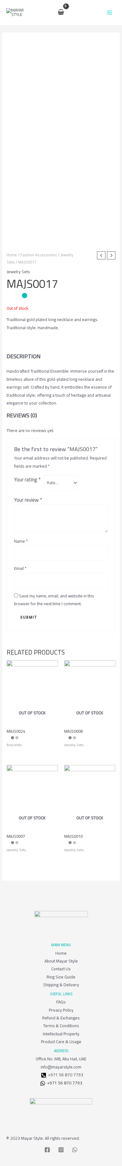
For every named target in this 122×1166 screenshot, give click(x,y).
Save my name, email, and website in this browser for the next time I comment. (54, 600)
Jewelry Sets (18, 272)
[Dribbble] (43, 1075)
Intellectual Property (61, 1034)
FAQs (61, 1002)
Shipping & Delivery (61, 985)
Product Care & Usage (61, 1042)
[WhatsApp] (75, 1150)
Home (12, 255)
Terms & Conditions (61, 1026)
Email (20, 568)
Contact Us (61, 969)
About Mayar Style (61, 961)
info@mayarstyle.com (61, 1067)
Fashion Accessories (38, 255)
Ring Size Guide (61, 977)
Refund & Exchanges (61, 1018)
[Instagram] (61, 1150)
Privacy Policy (61, 1010)
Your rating (27, 479)
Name (21, 541)
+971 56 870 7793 (63, 1083)
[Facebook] (47, 1150)
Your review (28, 500)
